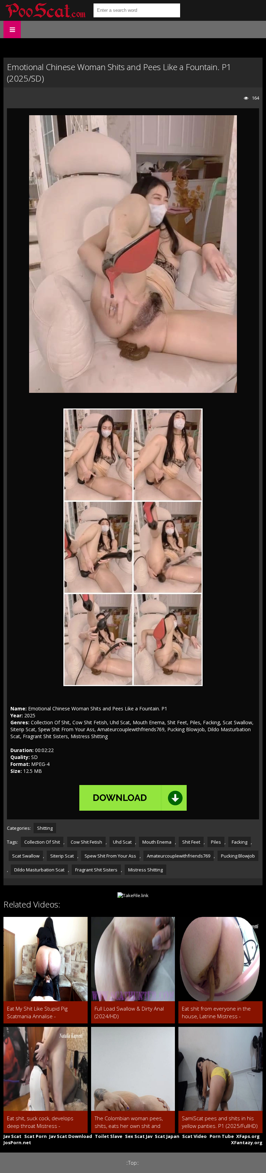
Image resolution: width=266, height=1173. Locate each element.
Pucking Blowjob (238, 856)
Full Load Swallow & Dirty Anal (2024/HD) (129, 1012)
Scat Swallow (25, 856)
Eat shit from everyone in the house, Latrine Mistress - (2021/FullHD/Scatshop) (216, 1012)
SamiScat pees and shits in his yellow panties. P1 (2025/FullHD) (220, 1122)
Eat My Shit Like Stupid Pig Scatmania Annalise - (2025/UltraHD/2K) (37, 1012)
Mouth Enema (156, 842)
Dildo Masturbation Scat (39, 870)
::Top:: (132, 1162)
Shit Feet (191, 842)
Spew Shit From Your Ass (110, 856)
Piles (216, 842)
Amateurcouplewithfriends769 (178, 856)
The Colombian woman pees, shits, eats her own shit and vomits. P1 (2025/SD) (129, 1122)
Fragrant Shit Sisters (96, 870)
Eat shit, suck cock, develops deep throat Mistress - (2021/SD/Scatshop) (40, 1122)
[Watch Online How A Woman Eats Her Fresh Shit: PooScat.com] (45, 10)
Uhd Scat (122, 842)
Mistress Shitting (145, 870)
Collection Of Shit (42, 842)
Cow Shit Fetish (86, 842)
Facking (239, 842)
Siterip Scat (62, 856)
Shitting (45, 828)
